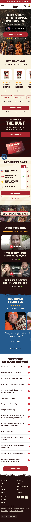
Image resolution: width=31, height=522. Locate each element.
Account (4, 496)
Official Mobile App (23, 486)
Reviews (19, 492)
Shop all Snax (16, 469)
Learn (18, 483)
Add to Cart (6, 97)
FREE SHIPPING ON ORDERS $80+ (12, 1)
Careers (3, 502)
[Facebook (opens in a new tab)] (22, 497)
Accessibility (4, 510)
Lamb (3, 489)
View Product (6, 101)
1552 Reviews (19, 84)
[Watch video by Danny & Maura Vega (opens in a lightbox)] (15, 269)
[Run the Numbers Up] (5, 516)
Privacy (27, 508)
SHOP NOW (25, 1)
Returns (10, 508)
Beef (2, 483)
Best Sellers (5, 481)
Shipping (3, 508)
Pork (2, 486)
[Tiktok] (26, 497)
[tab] (10, 348)
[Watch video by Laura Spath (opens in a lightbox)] (15, 242)
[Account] (25, 6)
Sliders (3, 492)
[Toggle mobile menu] (2, 6)
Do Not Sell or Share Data (16, 510)
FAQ (18, 489)
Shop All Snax (15, 108)
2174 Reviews (6, 84)
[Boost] (12, 516)
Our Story (15, 198)
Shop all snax (15, 35)
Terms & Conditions (18, 508)
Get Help (4, 499)
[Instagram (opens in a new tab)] (18, 497)
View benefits (15, 134)
